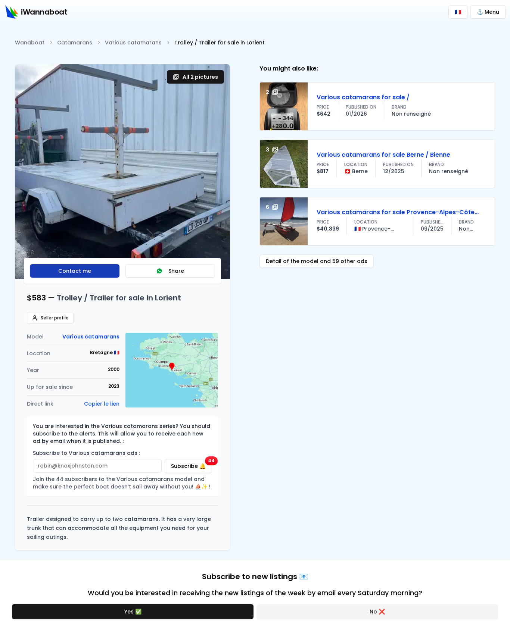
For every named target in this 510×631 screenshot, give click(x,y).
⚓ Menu (488, 12)
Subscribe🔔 (191, 464)
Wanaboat (29, 42)
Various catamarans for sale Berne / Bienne (383, 154)
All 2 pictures (200, 77)
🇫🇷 (458, 12)
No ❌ (377, 611)
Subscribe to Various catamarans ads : (86, 453)
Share (176, 271)
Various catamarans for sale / (363, 97)
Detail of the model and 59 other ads (316, 261)
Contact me (74, 271)
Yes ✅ (133, 611)
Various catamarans (133, 42)
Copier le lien (101, 403)
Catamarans (74, 42)
